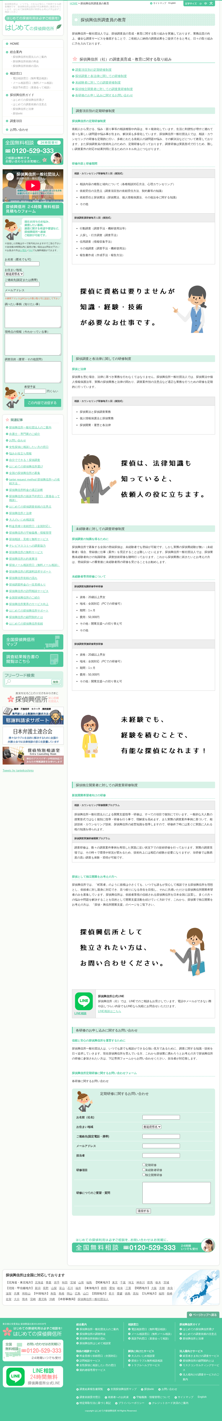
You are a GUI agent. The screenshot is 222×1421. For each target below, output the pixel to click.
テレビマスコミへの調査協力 (27, 545)
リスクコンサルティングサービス (201, 1368)
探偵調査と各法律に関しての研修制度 (101, 76)
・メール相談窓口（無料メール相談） (32, 82)
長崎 (169, 1293)
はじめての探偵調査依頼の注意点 (30, 506)
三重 (128, 1288)
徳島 (128, 1293)
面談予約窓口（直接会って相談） (150, 1338)
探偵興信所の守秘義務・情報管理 (30, 532)
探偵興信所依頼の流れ (23, 578)
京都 (162, 1288)
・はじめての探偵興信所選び (27, 99)
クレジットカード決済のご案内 (170, 1403)
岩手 (57, 1282)
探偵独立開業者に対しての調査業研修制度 (104, 89)
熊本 (25, 1299)
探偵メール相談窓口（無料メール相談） (34, 565)
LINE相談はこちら (109, 1011)
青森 (48, 1282)
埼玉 (131, 1282)
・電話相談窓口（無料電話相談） (29, 78)
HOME (14, 43)
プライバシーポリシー (131, 1403)
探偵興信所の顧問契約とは (26, 617)
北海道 (39, 1282)
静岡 (104, 1288)
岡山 (69, 1293)
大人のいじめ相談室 (21, 519)
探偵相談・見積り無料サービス (29, 539)
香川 (111, 1293)
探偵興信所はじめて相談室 (95, 1343)
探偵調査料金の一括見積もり (27, 584)
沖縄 (52, 1299)
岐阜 (120, 1288)
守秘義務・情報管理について (153, 1397)
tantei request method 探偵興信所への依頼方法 (34, 481)
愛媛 (119, 1293)
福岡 (161, 1293)
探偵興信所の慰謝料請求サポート (30, 571)
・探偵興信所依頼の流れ (24, 65)
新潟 (38, 1288)
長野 (46, 1288)
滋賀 (8, 1293)
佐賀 (8, 1299)
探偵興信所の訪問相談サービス (29, 591)
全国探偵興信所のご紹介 (24, 597)
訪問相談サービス (90, 1360)
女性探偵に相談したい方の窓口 (29, 447)
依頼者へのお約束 (118, 1397)
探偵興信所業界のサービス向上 (29, 604)
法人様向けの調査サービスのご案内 (201, 1377)
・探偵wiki (16, 113)
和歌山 (26, 1293)
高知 (136, 1293)
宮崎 (33, 1299)
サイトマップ (159, 3)
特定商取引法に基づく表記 (95, 1403)
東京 (115, 1282)
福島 (89, 1282)
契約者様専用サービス (93, 1370)
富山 (62, 1288)
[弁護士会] (33, 728)
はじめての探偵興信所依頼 (26, 623)
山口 (86, 1293)
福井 (78, 1288)
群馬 (150, 1282)
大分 (17, 1299)
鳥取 (53, 1293)
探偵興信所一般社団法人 (93, 1299)
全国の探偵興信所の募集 (24, 473)
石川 (70, 1288)
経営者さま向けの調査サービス (201, 1355)
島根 (61, 1293)
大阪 (154, 1288)
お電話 (23, 250)
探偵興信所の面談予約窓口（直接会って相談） (34, 498)
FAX (31, 250)
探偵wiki (149, 1389)
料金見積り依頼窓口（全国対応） (30, 526)
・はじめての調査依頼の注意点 (28, 104)
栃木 (158, 1282)
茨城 (166, 1282)
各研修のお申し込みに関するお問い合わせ (104, 95)
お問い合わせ (19, 129)
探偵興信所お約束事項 (23, 558)
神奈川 (140, 1282)
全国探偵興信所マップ (124, 1389)
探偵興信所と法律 (20, 513)
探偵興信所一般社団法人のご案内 (30, 427)
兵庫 (17, 1293)
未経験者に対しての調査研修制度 (98, 82)
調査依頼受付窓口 (90, 1397)
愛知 (112, 1288)
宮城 (73, 1282)
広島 (77, 1293)
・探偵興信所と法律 (22, 108)
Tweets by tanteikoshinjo (18, 770)
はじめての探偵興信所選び (26, 466)
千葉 (123, 1282)
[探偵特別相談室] (33, 748)
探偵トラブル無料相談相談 (147, 1360)
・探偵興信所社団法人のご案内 (28, 56)
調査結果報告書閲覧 (91, 1389)
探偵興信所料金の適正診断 (26, 490)
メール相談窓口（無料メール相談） (152, 1333)
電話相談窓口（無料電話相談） (149, 1329)
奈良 (170, 1288)
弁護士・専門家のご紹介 (24, 434)
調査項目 (16, 121)
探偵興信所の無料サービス (26, 552)
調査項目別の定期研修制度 (93, 69)
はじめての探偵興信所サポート (29, 610)
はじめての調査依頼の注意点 (200, 1333)
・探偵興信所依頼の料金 (24, 61)
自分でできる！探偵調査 (24, 460)
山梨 (54, 1288)
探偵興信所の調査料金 (93, 1333)
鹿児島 (42, 1299)
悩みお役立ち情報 (20, 453)
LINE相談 (80, 1013)
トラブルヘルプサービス (145, 1365)
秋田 (65, 1282)
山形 (81, 1282)
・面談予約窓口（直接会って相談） (31, 87)
